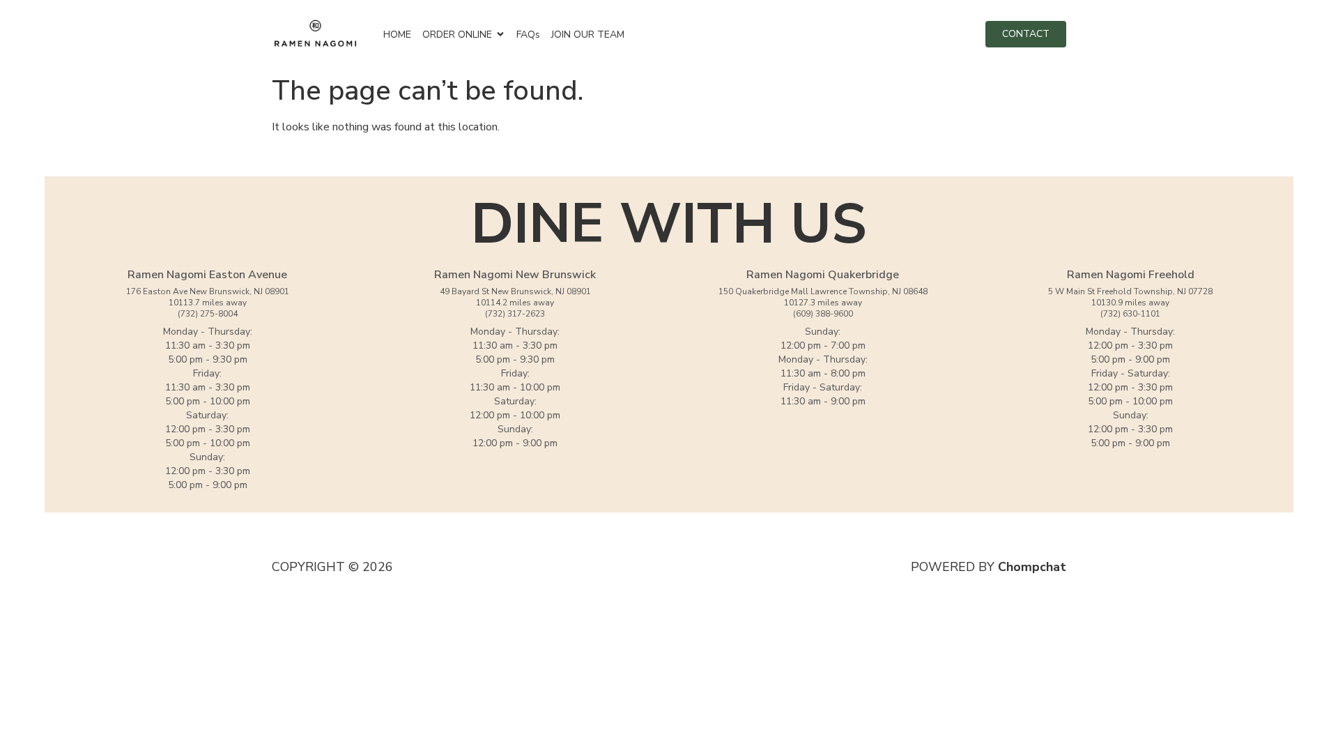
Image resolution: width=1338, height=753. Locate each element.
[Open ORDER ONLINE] (500, 34)
